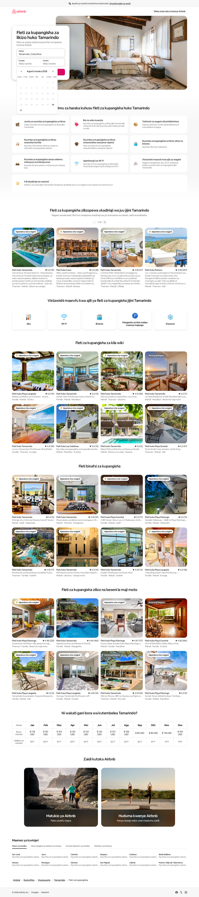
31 (21, 110)
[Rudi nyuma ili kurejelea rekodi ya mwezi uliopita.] (21, 71)
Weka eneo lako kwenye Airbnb (169, 11)
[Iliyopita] (94, 222)
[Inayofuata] (104, 222)
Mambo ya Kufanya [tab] (103, 846)
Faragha (35, 892)
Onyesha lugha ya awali (119, 3)
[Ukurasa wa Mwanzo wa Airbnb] (19, 11)
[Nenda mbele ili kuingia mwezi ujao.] (53, 71)
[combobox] (41, 54)
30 (53, 104)
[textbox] (29, 63)
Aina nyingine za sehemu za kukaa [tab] (46, 846)
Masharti (45, 892)
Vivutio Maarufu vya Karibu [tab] (78, 846)
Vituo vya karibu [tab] (19, 846)
